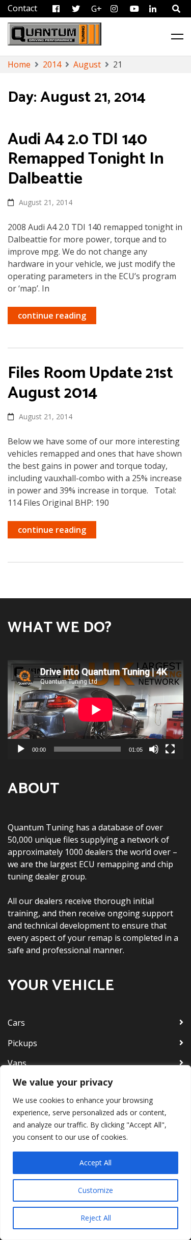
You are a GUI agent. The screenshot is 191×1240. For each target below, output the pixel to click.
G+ (96, 8)
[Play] (21, 749)
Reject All (95, 1218)
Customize (95, 1190)
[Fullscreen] (170, 749)
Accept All (95, 1162)
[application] (95, 709)
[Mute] (154, 749)
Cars (16, 1022)
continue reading (52, 315)
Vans (17, 1063)
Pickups (22, 1043)
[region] (95, 1152)
